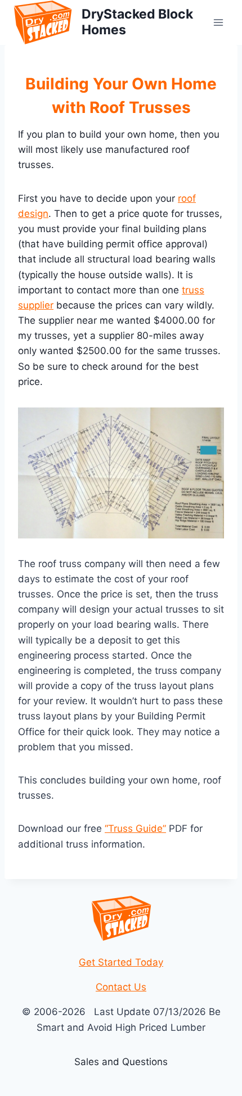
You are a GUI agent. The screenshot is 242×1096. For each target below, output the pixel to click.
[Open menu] (218, 22)
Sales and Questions (121, 1061)
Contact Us (121, 987)
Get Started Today (121, 962)
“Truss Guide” (135, 828)
